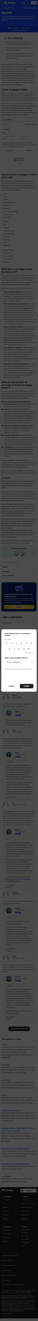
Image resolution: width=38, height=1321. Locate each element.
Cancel (11, 686)
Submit (26, 686)
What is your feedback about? (16, 658)
